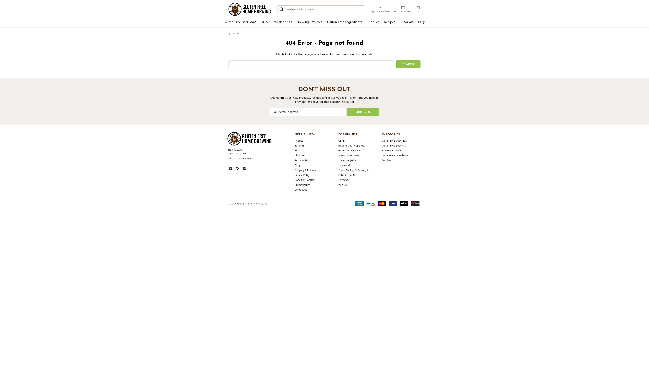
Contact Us (301, 189)
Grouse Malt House (349, 150)
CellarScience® (346, 175)
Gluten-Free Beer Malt (240, 22)
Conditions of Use (304, 179)
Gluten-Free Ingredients (344, 22)
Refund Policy (302, 175)
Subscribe (363, 112)
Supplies (373, 22)
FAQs (422, 22)
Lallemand (344, 165)
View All (342, 184)
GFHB (341, 140)
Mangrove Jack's (347, 160)
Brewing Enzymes (309, 22)
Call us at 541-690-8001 (240, 158)
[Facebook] (245, 169)
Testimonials (302, 160)
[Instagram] (238, 169)
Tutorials (406, 22)
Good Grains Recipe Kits (351, 145)
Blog (297, 165)
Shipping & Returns (305, 170)
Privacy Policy (302, 184)
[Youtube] (230, 169)
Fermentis (344, 179)
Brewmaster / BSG (348, 155)
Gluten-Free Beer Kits (276, 22)
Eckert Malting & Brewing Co (354, 170)
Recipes (389, 22)
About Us (300, 155)
